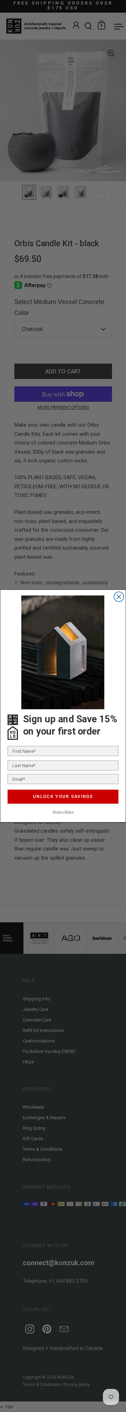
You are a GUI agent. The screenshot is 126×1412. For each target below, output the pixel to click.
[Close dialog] (119, 596)
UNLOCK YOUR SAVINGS (63, 796)
